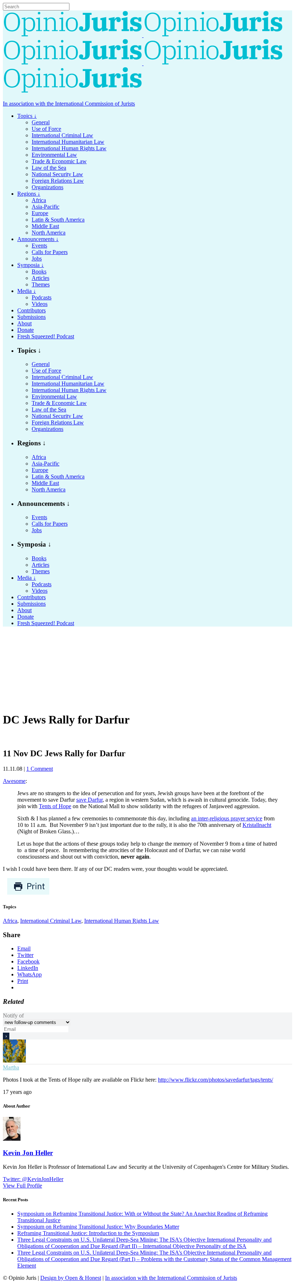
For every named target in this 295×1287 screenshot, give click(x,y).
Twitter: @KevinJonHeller (33, 1179)
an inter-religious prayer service (226, 818)
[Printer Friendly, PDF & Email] (28, 893)
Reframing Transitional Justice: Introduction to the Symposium (88, 1233)
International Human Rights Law (121, 921)
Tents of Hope (55, 806)
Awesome (14, 781)
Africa (10, 921)
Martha (11, 1067)
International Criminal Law (50, 921)
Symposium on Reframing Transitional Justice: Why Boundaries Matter (98, 1227)
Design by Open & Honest (70, 1278)
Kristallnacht (256, 825)
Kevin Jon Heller (28, 1153)
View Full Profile (22, 1186)
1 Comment (39, 769)
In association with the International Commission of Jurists (69, 104)
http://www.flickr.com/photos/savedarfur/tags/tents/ (215, 1080)
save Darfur (89, 800)
